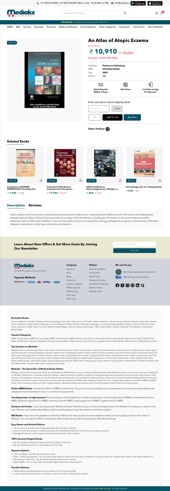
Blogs (69, 277)
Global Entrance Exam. (148, 341)
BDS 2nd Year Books (115, 339)
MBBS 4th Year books (78, 339)
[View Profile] (156, 13)
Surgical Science (104, 341)
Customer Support (74, 284)
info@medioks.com (124, 3)
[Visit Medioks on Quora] (143, 285)
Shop (69, 273)
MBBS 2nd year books (39, 339)
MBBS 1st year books (20, 339)
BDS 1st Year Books (96, 339)
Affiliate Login (72, 291)
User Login (71, 295)
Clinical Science (89, 341)
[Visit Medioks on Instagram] (127, 285)
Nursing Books (62, 341)
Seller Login (71, 299)
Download (66, 22)
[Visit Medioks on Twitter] (122, 285)
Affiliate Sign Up (73, 288)
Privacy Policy (94, 273)
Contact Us (71, 280)
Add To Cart (112, 117)
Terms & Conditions (97, 269)
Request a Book (95, 291)
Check (117, 109)
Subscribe (134, 251)
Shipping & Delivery (97, 280)
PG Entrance (22, 341)
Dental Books (118, 341)
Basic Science (76, 341)
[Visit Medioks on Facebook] (117, 285)
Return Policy (94, 277)
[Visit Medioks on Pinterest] (133, 285)
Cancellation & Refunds (99, 284)
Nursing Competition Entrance (42, 341)
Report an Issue (95, 288)
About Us (71, 269)
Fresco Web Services (102, 489)
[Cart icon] (41, 180)
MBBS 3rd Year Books (59, 339)
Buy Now (132, 117)
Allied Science (131, 341)
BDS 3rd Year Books (133, 339)
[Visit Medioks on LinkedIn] (138, 285)
